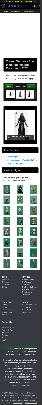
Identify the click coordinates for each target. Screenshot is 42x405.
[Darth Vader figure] (20, 189)
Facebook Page (8, 330)
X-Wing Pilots (7, 312)
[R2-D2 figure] (7, 189)
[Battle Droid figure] (7, 263)
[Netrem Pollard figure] (7, 232)
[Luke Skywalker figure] (33, 189)
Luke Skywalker (7, 310)
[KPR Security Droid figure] (33, 221)
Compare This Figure (15, 164)
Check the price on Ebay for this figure (22, 160)
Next (31, 86)
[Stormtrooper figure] (20, 232)
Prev (9, 86)
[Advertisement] (21, 35)
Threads (5, 335)
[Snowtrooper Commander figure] (7, 253)
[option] (10, 94)
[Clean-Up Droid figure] (20, 253)
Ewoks (4, 307)
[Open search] (33, 6)
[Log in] (37, 6)
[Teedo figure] (20, 200)
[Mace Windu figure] (7, 210)
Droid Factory (27, 292)
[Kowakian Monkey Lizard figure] (33, 253)
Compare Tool (7, 284)
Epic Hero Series (28, 290)
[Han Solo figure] (7, 221)
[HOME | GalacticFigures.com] (10, 6)
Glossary (5, 287)
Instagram (5, 332)
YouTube (5, 340)
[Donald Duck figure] (7, 242)
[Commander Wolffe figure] (33, 232)
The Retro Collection (29, 287)
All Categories (7, 315)
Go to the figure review (15, 157)
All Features (26, 312)
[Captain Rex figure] (20, 221)
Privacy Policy (18, 403)
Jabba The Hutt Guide (30, 310)
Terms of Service (31, 403)
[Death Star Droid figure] (20, 210)
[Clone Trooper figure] (20, 242)
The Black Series (28, 279)
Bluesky (5, 325)
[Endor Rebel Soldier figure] (33, 210)
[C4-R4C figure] (33, 242)
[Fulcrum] (37, 3)
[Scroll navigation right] (36, 11)
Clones (4, 305)
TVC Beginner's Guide (30, 305)
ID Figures (6, 282)
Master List (6, 279)
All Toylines (26, 295)
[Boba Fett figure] (7, 200)
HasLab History (27, 307)
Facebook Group (8, 327)
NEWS (6, 11)
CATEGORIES (15, 11)
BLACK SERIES (29, 11)
